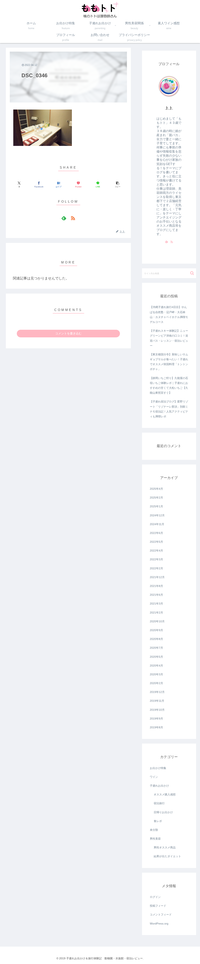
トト (169, 108)
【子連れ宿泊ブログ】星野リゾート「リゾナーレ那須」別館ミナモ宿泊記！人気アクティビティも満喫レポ (169, 409)
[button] (117, 184)
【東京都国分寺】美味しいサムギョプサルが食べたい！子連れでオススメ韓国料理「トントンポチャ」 (169, 362)
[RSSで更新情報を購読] (73, 218)
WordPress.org (159, 923)
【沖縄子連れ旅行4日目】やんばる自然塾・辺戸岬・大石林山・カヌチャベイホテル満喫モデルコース (169, 314)
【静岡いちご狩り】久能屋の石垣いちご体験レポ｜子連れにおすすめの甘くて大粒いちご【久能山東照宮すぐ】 (169, 385)
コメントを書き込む (68, 333)
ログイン (155, 896)
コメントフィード (161, 914)
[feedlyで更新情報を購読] (64, 218)
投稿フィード (158, 905)
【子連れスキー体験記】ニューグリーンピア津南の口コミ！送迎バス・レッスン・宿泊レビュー (169, 338)
